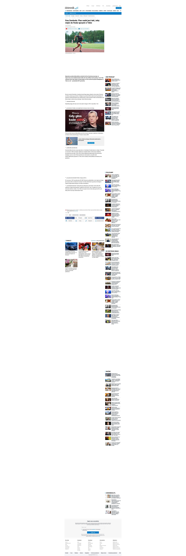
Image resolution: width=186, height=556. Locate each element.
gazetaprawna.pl (115, 5)
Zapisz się (93, 532)
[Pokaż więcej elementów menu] (120, 10)
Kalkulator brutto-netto (116, 547)
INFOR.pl (88, 5)
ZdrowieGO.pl (108, 5)
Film (88, 547)
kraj (70, 215)
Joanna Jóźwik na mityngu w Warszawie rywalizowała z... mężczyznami (89, 140)
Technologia (79, 543)
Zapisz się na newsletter (84, 28)
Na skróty (67, 540)
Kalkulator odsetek (116, 546)
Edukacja (89, 544)
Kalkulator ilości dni (116, 543)
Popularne (93, 240)
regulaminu (94, 529)
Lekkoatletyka (73, 13)
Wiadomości (79, 545)
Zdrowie (78, 547)
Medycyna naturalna (103, 545)
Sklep (120, 5)
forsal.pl (92, 5)
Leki (100, 544)
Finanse (101, 543)
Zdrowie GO (77, 15)
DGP (103, 5)
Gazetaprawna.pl (68, 543)
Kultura (89, 550)
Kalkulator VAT (115, 545)
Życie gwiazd (90, 546)
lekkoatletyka (75, 215)
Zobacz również (91, 142)
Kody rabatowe (90, 543)
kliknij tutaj (98, 536)
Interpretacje (67, 547)
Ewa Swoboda (82, 215)
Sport (66, 13)
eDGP (66, 544)
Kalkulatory (115, 540)
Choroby (101, 546)
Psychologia (101, 547)
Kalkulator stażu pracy (116, 544)
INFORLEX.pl (98, 5)
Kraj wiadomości (100, 240)
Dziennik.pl (79, 540)
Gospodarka (79, 544)
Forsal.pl (66, 545)
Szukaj (119, 7)
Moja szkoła (90, 545)
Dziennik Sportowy (91, 15)
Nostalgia (72, 15)
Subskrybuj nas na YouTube (72, 28)
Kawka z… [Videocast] (83, 15)
